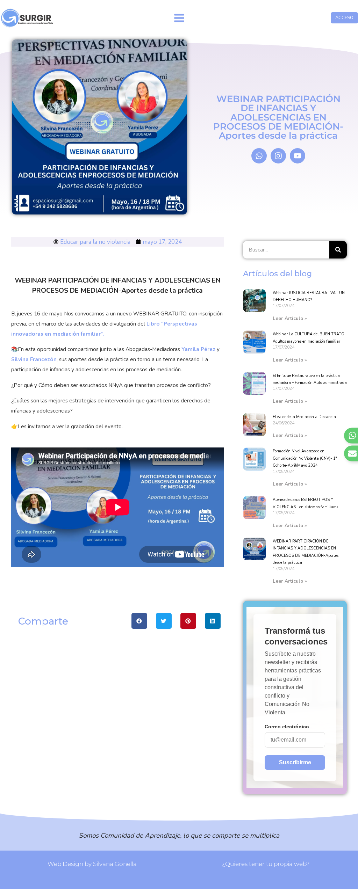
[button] (139, 621)
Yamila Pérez (198, 349)
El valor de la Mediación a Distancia (304, 417)
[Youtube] (297, 155)
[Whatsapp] (259, 155)
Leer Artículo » (290, 318)
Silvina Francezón (34, 359)
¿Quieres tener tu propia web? (266, 863)
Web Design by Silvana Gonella (92, 863)
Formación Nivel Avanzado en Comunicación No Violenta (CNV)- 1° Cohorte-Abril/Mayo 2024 (305, 458)
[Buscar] (338, 249)
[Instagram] (278, 155)
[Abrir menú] (179, 17)
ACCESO (344, 18)
